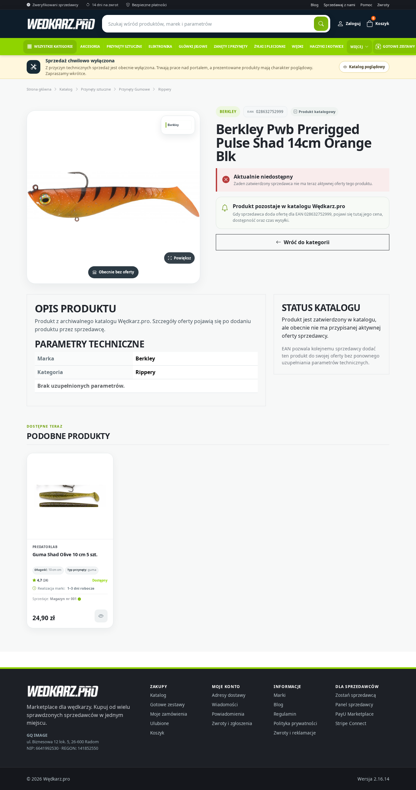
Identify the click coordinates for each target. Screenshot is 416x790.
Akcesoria (90, 46)
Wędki (297, 46)
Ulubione (159, 723)
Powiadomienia (228, 714)
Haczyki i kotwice (327, 46)
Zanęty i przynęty (231, 46)
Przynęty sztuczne (124, 46)
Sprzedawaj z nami (339, 4)
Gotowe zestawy (167, 704)
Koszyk (157, 733)
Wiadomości (225, 704)
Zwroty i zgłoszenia (232, 723)
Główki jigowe (193, 46)
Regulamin (285, 714)
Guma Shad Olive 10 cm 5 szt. (65, 554)
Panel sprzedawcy (354, 704)
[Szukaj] (321, 24)
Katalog (65, 89)
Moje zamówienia (168, 714)
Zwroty (383, 4)
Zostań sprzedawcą (355, 695)
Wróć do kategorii (307, 242)
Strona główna (39, 89)
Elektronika (160, 46)
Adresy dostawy (228, 695)
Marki (280, 695)
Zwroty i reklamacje (295, 733)
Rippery (164, 89)
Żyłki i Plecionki (269, 46)
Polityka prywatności (295, 723)
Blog (314, 4)
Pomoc (366, 4)
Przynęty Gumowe (134, 89)
